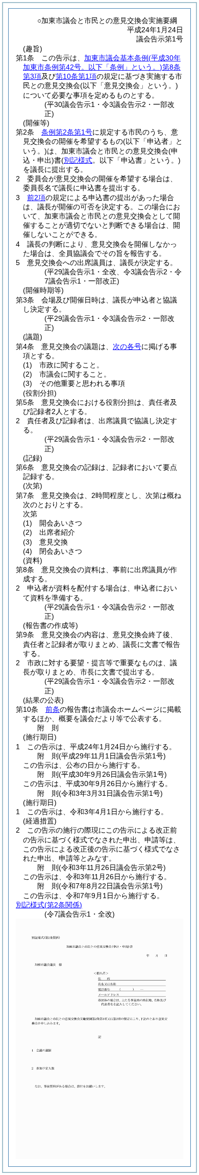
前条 (52, 709)
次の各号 (127, 346)
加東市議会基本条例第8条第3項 (102, 67)
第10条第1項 (76, 76)
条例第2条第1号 (66, 132)
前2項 (36, 197)
